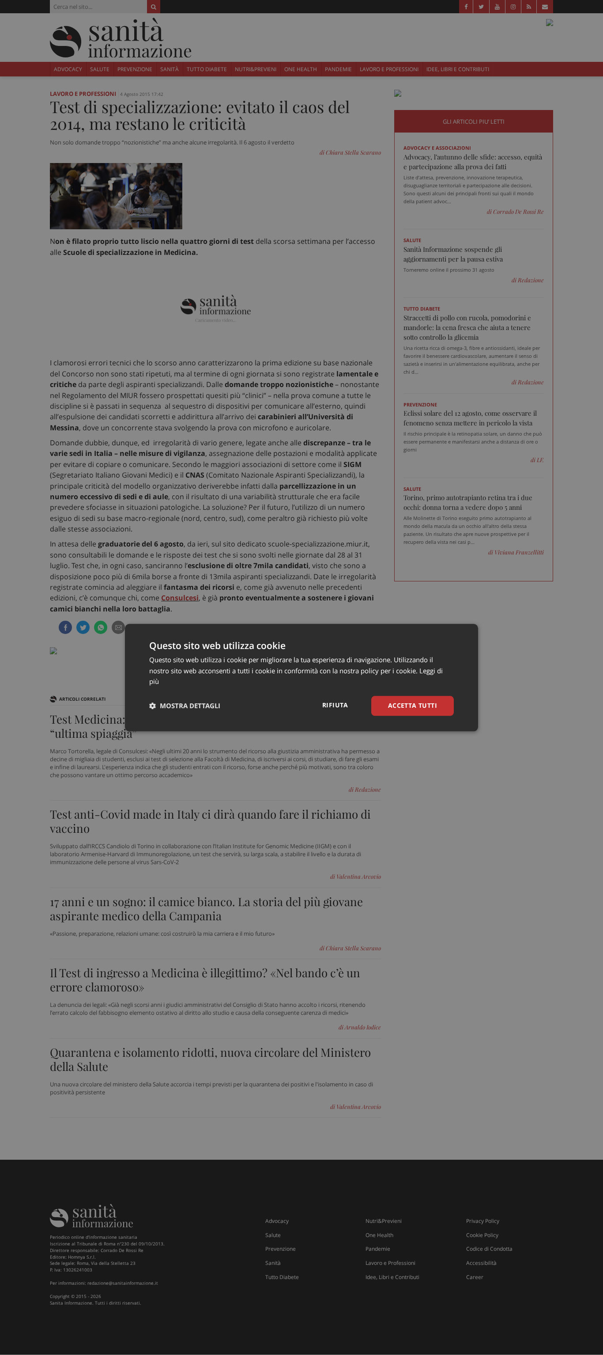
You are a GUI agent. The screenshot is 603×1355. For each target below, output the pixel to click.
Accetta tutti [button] (412, 705)
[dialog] (301, 677)
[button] (184, 706)
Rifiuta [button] (335, 705)
